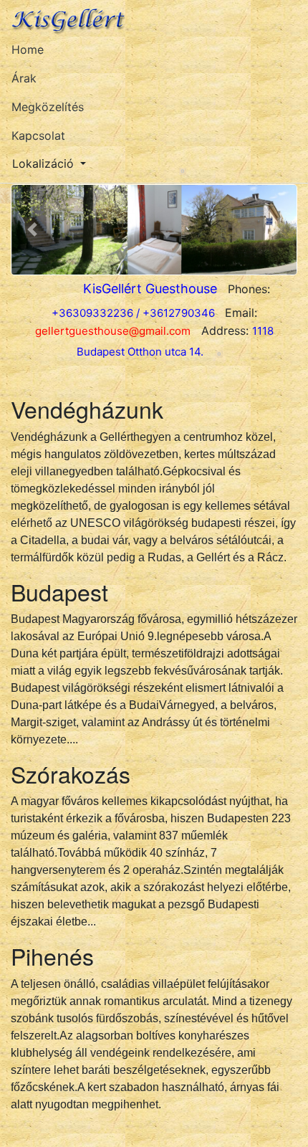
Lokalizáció (43, 163)
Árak (24, 78)
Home (27, 49)
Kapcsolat (38, 135)
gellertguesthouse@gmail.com (113, 331)
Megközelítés (47, 107)
